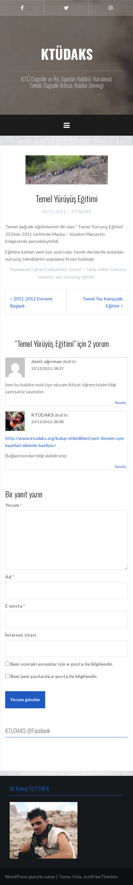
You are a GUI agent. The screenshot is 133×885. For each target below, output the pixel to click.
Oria (76, 876)
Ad (9, 576)
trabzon (118, 269)
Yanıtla (120, 402)
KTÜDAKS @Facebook (27, 730)
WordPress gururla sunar (30, 876)
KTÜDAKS (67, 54)
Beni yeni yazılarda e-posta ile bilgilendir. (53, 676)
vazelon (46, 276)
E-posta (15, 606)
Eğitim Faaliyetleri (49, 269)
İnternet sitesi (20, 635)
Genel (75, 269)
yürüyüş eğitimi (79, 276)
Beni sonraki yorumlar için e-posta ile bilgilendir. (61, 664)
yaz (59, 276)
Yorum (13, 505)
